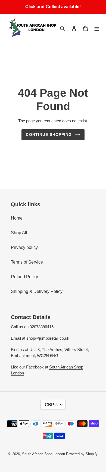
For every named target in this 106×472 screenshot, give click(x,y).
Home (17, 218)
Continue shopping (49, 134)
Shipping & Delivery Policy (37, 291)
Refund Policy (24, 276)
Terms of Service (27, 262)
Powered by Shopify (82, 454)
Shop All (19, 232)
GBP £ (51, 404)
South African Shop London (43, 454)
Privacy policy (24, 247)
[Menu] (96, 28)
